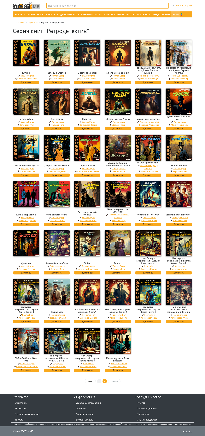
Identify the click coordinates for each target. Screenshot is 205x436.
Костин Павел (57, 79)
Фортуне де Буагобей (149, 122)
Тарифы (19, 419)
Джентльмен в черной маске (178, 117)
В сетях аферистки (87, 72)
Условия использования (88, 402)
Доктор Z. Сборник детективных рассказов (118, 164)
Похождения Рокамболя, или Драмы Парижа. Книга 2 (178, 70)
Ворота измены (179, 165)
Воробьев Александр (27, 79)
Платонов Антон (27, 171)
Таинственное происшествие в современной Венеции (178, 309)
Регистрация (187, 5)
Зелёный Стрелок (57, 72)
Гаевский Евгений (27, 269)
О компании (21, 402)
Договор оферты (84, 414)
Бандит (117, 263)
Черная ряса (56, 311)
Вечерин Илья (57, 269)
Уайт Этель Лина (119, 364)
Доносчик (26, 263)
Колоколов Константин (88, 171)
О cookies (81, 408)
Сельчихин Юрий (27, 125)
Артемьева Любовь (88, 79)
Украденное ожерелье (148, 119)
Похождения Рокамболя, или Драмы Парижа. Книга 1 (148, 70)
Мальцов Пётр (57, 125)
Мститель (87, 119)
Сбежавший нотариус (148, 214)
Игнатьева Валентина (88, 269)
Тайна (87, 263)
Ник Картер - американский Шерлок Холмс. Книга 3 (26, 309)
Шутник (26, 72)
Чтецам (141, 402)
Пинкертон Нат (88, 315)
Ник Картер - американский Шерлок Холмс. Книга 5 (56, 358)
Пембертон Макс (180, 218)
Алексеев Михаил (88, 220)
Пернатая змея (87, 165)
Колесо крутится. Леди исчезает (117, 359)
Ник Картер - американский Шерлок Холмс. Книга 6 (87, 358)
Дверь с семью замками (57, 165)
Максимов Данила (179, 125)
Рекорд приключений (148, 162)
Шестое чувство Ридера (118, 119)
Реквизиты (20, 408)
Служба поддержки (147, 419)
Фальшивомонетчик (56, 214)
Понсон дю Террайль (149, 76)
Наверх (188, 431)
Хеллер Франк (119, 168)
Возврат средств (84, 419)
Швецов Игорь (118, 125)
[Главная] (14, 22)
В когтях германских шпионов (117, 210)
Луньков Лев (119, 269)
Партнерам (143, 414)
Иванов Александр (149, 79)
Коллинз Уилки (88, 266)
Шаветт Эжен (149, 218)
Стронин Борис (27, 364)
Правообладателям (147, 408)
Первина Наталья (58, 318)
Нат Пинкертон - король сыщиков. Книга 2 (117, 310)
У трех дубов (26, 119)
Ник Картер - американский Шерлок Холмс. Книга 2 (178, 261)
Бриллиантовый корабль (179, 214)
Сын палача (57, 119)
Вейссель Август (58, 266)
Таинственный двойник (117, 72)
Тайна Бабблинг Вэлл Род (26, 359)
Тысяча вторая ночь (26, 214)
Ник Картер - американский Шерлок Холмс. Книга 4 (148, 309)
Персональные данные (27, 414)
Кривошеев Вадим (88, 125)
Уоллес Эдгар (27, 76)
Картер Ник (149, 266)
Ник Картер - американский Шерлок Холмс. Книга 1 (148, 261)
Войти (178, 5)
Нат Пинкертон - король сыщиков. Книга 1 (87, 310)
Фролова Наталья (118, 366)
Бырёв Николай (180, 171)
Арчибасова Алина (179, 318)
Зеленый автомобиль (57, 263)
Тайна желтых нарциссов (26, 165)
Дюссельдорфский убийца (87, 213)
